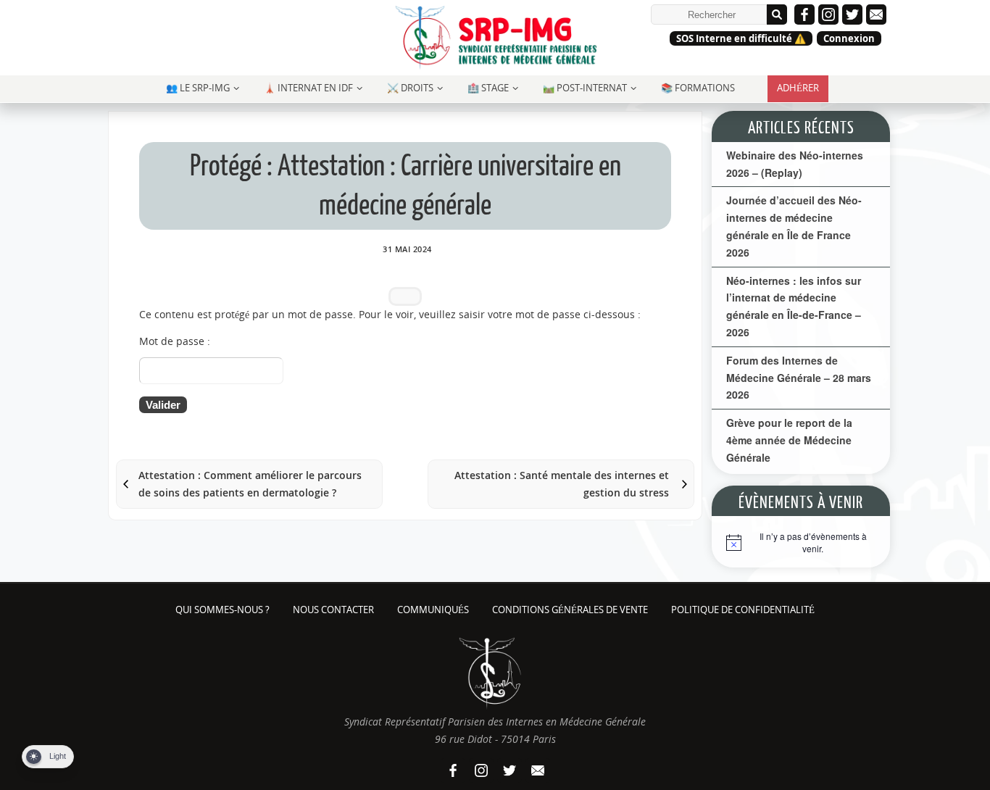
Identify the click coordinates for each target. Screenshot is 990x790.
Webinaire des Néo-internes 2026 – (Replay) (794, 164)
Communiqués (433, 610)
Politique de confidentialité (743, 610)
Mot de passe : (174, 341)
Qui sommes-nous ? (222, 610)
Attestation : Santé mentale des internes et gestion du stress (561, 483)
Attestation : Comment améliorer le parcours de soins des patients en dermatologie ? (250, 483)
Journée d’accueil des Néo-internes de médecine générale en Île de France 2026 (794, 226)
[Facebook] (804, 14)
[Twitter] (852, 14)
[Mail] (876, 14)
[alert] (801, 546)
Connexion (849, 38)
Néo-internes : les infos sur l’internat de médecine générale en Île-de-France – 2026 (793, 306)
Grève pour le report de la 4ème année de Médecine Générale (789, 440)
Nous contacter (333, 610)
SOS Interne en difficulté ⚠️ (741, 38)
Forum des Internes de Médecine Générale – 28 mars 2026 (798, 377)
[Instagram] (828, 14)
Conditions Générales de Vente (570, 610)
